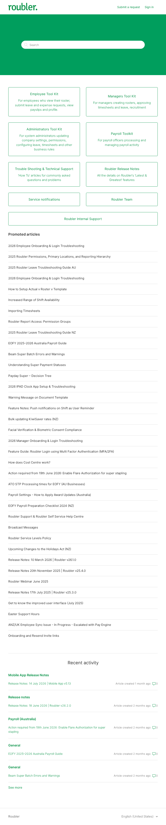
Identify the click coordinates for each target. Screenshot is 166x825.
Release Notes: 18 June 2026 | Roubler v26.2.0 (39, 705)
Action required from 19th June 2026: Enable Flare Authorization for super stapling (67, 473)
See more (15, 787)
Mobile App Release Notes (28, 675)
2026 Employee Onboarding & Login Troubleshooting (46, 246)
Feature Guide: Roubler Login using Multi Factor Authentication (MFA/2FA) (61, 451)
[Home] (22, 9)
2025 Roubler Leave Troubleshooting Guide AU (42, 267)
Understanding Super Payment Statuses (37, 365)
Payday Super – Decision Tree (29, 376)
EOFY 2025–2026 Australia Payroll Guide (37, 343)
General (14, 745)
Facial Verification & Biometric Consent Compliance (45, 430)
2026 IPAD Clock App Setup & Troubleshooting (41, 386)
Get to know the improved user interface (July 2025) (45, 603)
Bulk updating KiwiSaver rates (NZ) (33, 419)
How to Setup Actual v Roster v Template (37, 289)
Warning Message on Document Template (38, 397)
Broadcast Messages (23, 527)
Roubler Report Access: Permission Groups (39, 321)
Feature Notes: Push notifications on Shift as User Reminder (51, 408)
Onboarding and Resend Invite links (33, 636)
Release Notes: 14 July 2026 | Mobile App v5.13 (39, 683)
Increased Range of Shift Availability (34, 300)
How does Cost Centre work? (29, 462)
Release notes (19, 697)
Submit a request (128, 7)
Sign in (149, 7)
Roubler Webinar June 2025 (28, 581)
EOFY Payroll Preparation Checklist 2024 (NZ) (41, 506)
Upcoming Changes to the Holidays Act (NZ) (39, 549)
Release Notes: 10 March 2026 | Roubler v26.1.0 (42, 560)
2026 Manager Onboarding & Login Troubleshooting (45, 441)
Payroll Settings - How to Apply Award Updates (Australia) (49, 495)
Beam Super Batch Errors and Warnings (36, 354)
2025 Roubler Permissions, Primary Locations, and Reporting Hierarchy (59, 256)
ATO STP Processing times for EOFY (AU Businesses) (46, 484)
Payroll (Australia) (22, 719)
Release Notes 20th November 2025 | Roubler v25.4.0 (47, 571)
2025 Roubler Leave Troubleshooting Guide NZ (42, 332)
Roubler (14, 816)
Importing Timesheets (24, 311)
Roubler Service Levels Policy (29, 538)
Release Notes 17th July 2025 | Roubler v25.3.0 (42, 592)
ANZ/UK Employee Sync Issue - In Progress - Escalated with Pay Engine (59, 625)
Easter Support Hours (23, 614)
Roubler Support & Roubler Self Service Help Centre (46, 516)
